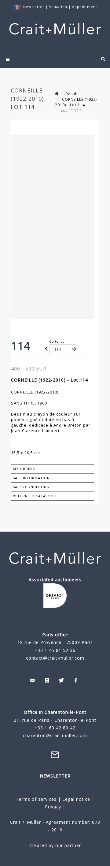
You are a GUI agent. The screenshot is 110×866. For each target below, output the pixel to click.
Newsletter (33, 6)
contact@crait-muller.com (55, 658)
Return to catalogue (36, 496)
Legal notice (76, 799)
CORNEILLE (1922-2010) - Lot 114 (76, 102)
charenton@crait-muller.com (55, 735)
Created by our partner (55, 845)
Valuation (58, 6)
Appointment (84, 6)
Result (72, 93)
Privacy (53, 807)
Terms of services (36, 799)
